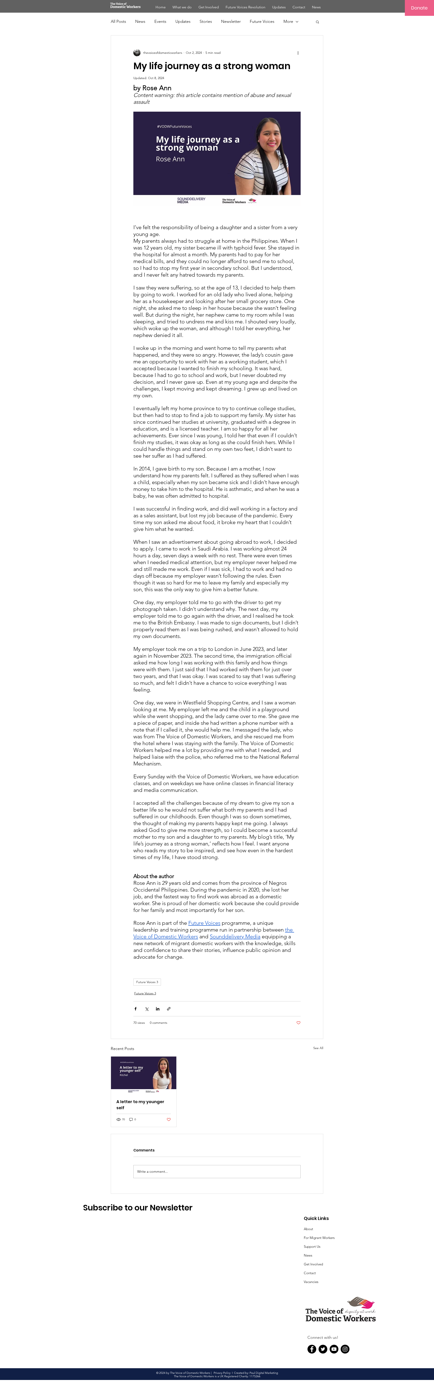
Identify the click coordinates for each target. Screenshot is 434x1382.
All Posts (118, 21)
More (288, 21)
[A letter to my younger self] (143, 1075)
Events (160, 21)
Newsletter (231, 21)
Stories (206, 21)
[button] (317, 22)
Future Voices (262, 21)
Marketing (271, 1373)
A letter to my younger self (140, 1105)
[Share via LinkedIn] (158, 1009)
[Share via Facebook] (135, 1009)
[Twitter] (322, 1349)
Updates (183, 21)
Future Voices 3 (147, 982)
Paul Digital (257, 1373)
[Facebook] (311, 1349)
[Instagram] (345, 1349)
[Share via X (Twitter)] (146, 1009)
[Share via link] (169, 1009)
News (140, 21)
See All (318, 1048)
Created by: (242, 1373)
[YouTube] (334, 1349)
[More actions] (298, 52)
